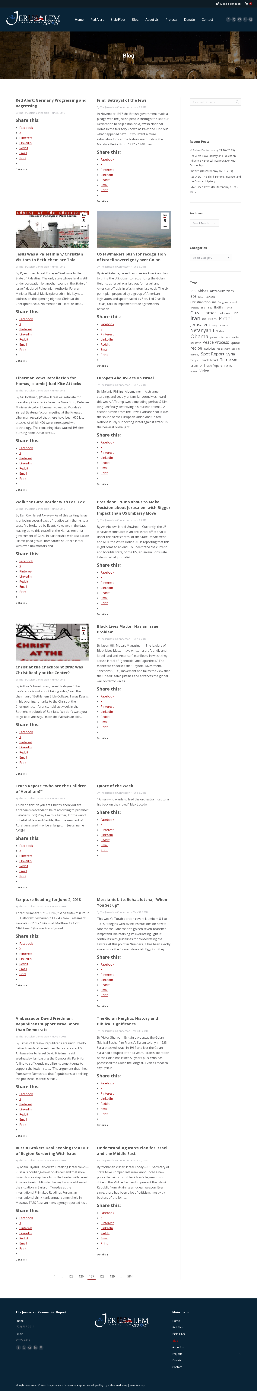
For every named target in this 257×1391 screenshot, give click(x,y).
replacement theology (228, 348)
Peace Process (216, 342)
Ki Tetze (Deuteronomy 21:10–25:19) (212, 150)
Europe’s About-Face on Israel (125, 378)
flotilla (218, 307)
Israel (225, 318)
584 (129, 1276)
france (228, 307)
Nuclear (220, 331)
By (32, 112)
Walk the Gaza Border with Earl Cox (50, 501)
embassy (194, 307)
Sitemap (140, 1385)
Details (20, 169)
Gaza (195, 312)
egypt (233, 302)
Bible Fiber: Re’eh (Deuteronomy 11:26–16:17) (214, 189)
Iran (195, 318)
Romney (194, 354)
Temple (194, 360)
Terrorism (228, 359)
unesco (194, 371)
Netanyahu (202, 330)
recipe (196, 348)
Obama (199, 336)
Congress (223, 302)
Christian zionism (203, 302)
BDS (193, 296)
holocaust (225, 313)
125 (70, 1276)
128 (101, 1276)
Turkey (228, 366)
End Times (206, 307)
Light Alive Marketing (115, 1385)
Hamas (209, 312)
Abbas (203, 290)
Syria (230, 354)
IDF (235, 313)
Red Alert (209, 348)
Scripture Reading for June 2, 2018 (48, 899)
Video (204, 370)
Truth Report (213, 366)
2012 (193, 291)
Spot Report (212, 353)
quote (235, 342)
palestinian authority (224, 337)
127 (91, 1276)
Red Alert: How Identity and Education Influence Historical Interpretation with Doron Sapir (213, 160)
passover (195, 342)
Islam (212, 319)
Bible (201, 296)
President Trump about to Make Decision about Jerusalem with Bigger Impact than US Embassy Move (133, 507)
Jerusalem (200, 324)
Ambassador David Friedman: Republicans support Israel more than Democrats (47, 1024)
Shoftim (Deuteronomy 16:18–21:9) (211, 171)
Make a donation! (230, 3)
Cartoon (210, 296)
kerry (214, 325)
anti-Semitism (222, 290)
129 (112, 1276)
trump (196, 365)
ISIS (204, 319)
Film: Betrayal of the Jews (122, 100)
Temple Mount (209, 360)
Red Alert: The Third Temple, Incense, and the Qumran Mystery (215, 179)
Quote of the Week (115, 785)
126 (81, 1276)
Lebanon (223, 325)
